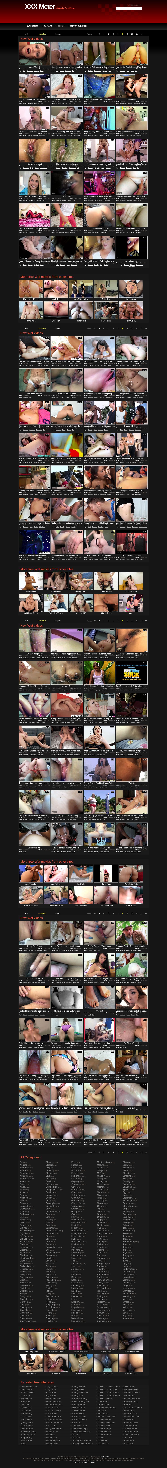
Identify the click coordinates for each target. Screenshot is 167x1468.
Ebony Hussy (78, 1390)
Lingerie (143, 103)
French (140, 200)
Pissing (100, 1250)
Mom (131, 1079)
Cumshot (123, 103)
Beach (23, 1222)
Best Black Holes (54, 1423)
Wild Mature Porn (131, 1417)
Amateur (122, 71)
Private (100, 1269)
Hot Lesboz (103, 1414)
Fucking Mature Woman (109, 1396)
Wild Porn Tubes (28, 1432)
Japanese (76, 1263)
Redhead (64, 103)
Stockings (137, 103)
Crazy (132, 819)
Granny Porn (103, 1405)
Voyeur (137, 787)
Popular (48, 26)
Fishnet (49, 1310)
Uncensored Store (29, 1387)
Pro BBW (127, 1405)
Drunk (49, 1258)
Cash (22, 1304)
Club (48, 1176)
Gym (73, 1214)
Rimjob (100, 1299)
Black (69, 200)
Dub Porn (25, 1405)
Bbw (57, 232)
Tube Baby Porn (53, 1417)
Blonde (62, 71)
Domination (51, 1252)
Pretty (100, 1266)
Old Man (101, 1211)
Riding (100, 1296)
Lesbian (69, 135)
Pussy (42, 71)
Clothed (49, 1173)
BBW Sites (77, 1423)
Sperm (126, 1189)
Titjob (125, 1247)
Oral (99, 1214)
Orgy (99, 1219)
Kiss (73, 1277)
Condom (50, 1192)
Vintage (36, 71)
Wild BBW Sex (130, 1414)
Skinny (126, 1167)
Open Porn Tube (131, 1435)
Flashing (90, 71)
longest (57, 34)
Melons (100, 1167)
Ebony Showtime (80, 1393)
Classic (49, 1165)
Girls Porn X (129, 1420)
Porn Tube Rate (53, 1399)
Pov (99, 1261)
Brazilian (24, 1277)
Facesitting (51, 1280)
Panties (25, 397)
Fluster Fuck (26, 1408)
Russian (101, 1302)
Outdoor (138, 135)
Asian (128, 232)
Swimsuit (127, 1219)
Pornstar (38, 200)
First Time (50, 1307)
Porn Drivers (26, 1420)
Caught (23, 1310)
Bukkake (24, 1291)
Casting (23, 1307)
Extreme (50, 1277)
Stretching (128, 1206)
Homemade (97, 71)
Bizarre (23, 1250)
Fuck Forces (26, 1417)
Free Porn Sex (130, 1429)
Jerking (75, 1269)
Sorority (126, 1181)
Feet (89, 1014)
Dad (48, 1222)
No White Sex (78, 1411)
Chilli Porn (129, 1444)
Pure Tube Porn (53, 1402)
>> (146, 34)
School (100, 1304)
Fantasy (49, 1288)
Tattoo (126, 1228)
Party (99, 1236)
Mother (100, 1187)
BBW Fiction (78, 1414)
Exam (48, 1271)
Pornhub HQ (26, 1414)
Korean (74, 1282)
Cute (136, 819)
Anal (57, 71)
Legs (73, 1299)
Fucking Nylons (105, 1399)
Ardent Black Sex (54, 1420)
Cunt (36, 232)
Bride (22, 1280)
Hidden (74, 1228)
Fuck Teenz (103, 1402)
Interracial (140, 397)
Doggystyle (132, 266)
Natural (100, 1192)
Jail (73, 1261)
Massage (75, 1321)
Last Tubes (26, 1411)
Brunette (90, 135)
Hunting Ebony (79, 1405)
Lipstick (75, 1310)
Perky (100, 1241)
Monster (103, 232)
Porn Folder (128, 1441)
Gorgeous (76, 1206)
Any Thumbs (52, 1387)
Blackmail (24, 1255)
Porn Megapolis (130, 1402)
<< (95, 34)
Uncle (125, 1266)
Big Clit (23, 1233)
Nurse (100, 1200)
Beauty (23, 1225)
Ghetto (74, 1192)
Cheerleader (139, 265)
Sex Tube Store (53, 1411)
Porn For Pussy (130, 1423)
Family (49, 1285)
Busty (96, 135)
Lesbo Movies (104, 1432)
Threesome (106, 200)
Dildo (127, 135)
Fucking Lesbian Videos (109, 1387)
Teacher (126, 1230)
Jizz (73, 1271)
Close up (26, 168)
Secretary (102, 1310)
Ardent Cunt (26, 1399)
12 (141, 34)
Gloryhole (76, 1203)
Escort (49, 1269)
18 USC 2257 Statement (80, 1462)
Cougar (139, 365)
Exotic (49, 1274)
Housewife (42, 1111)
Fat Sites (76, 1438)
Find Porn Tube (130, 1432)
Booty (23, 1274)
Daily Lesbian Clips (81, 1432)
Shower (68, 527)
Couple (142, 1144)
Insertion (106, 851)
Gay (73, 1187)
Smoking (127, 1176)
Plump (100, 1252)
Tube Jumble (27, 1426)
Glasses (75, 1200)
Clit (47, 1167)
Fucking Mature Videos (108, 1393)
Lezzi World (128, 1387)
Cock (48, 1178)
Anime (23, 1184)
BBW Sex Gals (79, 1417)
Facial (109, 365)
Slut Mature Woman (132, 1408)
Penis (100, 1239)
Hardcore (30, 71)
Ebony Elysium (53, 1441)
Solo (125, 1178)
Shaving (101, 1318)
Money (100, 1181)
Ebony (25, 103)
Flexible (49, 1321)
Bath (22, 1211)
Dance (49, 1225)
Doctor (49, 1244)
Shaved (100, 1315)
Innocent (75, 1250)
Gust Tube (51, 1393)
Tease (126, 1233)
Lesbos (101, 1438)
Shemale (101, 1321)
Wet (89, 103)
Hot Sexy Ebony (79, 1399)
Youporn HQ (26, 1438)
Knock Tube (26, 1390)
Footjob (75, 1165)
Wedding (127, 1296)
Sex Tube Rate (53, 1408)
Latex (74, 1291)
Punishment (103, 1280)
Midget (100, 1170)
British (57, 787)
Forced (74, 1167)
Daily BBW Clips (80, 1429)
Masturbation (109, 397)
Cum (48, 1209)
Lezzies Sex (103, 1444)
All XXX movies (28, 1393)
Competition (51, 1187)
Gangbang (76, 1184)
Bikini (60, 1047)
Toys (125, 1252)
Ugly (125, 1263)
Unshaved (128, 1274)
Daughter (50, 1228)
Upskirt (126, 1277)
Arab (22, 1189)
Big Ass (23, 1228)
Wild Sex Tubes (28, 1435)
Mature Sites (129, 1396)
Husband (75, 1244)
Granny (75, 1209)
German (75, 1189)
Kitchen (75, 1280)
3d (21, 1162)
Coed (48, 1181)
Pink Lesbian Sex (131, 1399)
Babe (24, 135)
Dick (48, 1236)
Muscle (100, 1189)
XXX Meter (40, 6)
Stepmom (127, 1198)
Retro (99, 1291)
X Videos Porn (130, 1426)
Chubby (106, 135)
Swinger (108, 168)
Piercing (101, 1247)
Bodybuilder (25, 1266)
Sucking (127, 1214)
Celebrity (24, 1313)
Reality (100, 1285)
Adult (23, 1444)
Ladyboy (75, 1288)
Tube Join (25, 1396)
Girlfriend (75, 1195)
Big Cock (36, 265)
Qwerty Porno (27, 1423)
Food (73, 1162)
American (24, 1178)
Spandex (127, 1184)
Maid (73, 1315)
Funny (74, 1178)
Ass (73, 71)
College (49, 1184)
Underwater (128, 1269)
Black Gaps (51, 1426)
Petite (100, 1244)
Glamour (75, 1198)
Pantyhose (102, 1233)
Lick (73, 1304)
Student (126, 1211)
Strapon (126, 1203)
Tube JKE (128, 1438)
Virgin (125, 1285)
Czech (49, 1219)
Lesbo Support (104, 1435)
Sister (126, 1165)
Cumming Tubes (79, 1426)
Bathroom (24, 1214)
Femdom (64, 168)
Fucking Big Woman (81, 1441)
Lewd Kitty (102, 1441)
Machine (75, 1313)
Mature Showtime (131, 1393)
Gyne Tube (51, 1396)
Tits (42, 103)
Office (100, 1206)
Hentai (74, 1225)
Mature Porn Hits (131, 1390)
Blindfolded (25, 1258)
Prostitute (101, 1274)
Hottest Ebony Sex (80, 1402)
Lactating (75, 1285)
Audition (24, 1198)
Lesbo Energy (104, 1429)
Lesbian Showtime (106, 1423)
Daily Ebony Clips (54, 1429)
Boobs (23, 1271)
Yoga (125, 1315)
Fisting (37, 168)
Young (126, 1318)
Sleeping (127, 1173)
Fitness (49, 1315)
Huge (107, 657)
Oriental (101, 1222)
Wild (125, 1307)
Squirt (31, 168)
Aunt (22, 1200)
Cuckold (50, 1206)
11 (137, 34)
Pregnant (101, 1263)
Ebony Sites (77, 1396)
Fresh (61, 26)
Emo (48, 1263)
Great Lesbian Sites (107, 1408)
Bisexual (24, 1247)
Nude (99, 1198)
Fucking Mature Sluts (107, 1390)
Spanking (127, 1187)
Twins (125, 1261)
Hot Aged (102, 1411)
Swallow (127, 1217)
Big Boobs (25, 1230)
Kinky (74, 1274)
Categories (32, 26)
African (23, 1170)
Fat (61, 787)
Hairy (24, 71)
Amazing (32, 1079)
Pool (99, 1255)
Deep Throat (52, 1230)
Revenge (101, 1293)
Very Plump (128, 1411)
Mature (129, 365)
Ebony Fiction (52, 1444)
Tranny (126, 1255)
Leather (75, 1296)
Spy (125, 1192)
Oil (98, 1209)
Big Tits (23, 1241)
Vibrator (126, 1280)
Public (96, 200)
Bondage (24, 1269)
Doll (47, 1250)
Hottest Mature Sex (106, 1417)
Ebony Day (51, 1438)
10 (132, 34)
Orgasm (105, 71)
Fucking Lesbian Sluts (82, 1444)
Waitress (127, 1291)
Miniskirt (101, 1176)
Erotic (48, 1266)
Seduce (100, 1313)
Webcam (127, 1293)
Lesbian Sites (104, 1426)
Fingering (42, 135)
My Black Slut (78, 1408)
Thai (125, 1239)
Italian (74, 1258)
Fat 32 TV (76, 1435)
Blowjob (30, 103)
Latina (106, 265)
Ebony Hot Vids (79, 1387)
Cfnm (22, 1315)
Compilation (76, 135)
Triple (125, 1258)
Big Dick (24, 1239)
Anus (22, 1187)
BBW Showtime (79, 1420)
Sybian (126, 1225)
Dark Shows (52, 1432)
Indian (74, 1247)
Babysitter (25, 1206)
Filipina (49, 1302)
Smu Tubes (51, 1414)
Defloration (51, 1233)
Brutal (23, 1288)
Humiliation (76, 1241)
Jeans (74, 1266)
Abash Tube (26, 1441)
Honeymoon (77, 1233)
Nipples (69, 657)
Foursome (76, 1170)
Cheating (24, 1318)
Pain (99, 1228)
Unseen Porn (27, 1429)
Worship (127, 1310)
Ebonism (50, 1435)
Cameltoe (24, 1299)
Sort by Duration (78, 26)
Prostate (101, 1271)
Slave (125, 1170)
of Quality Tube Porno (65, 8)
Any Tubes (51, 1390)
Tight (125, 1244)
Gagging (75, 1181)
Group (74, 1211)
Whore (126, 1302)
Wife (136, 1079)
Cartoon (24, 1302)
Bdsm (132, 494)
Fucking (70, 494)
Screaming (102, 1307)
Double (133, 851)
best (26, 34)
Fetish (49, 1299)
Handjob (36, 103)
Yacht (125, 1313)
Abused (23, 1165)
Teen (132, 71)
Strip (125, 1209)
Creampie (70, 754)
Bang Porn (26, 1402)
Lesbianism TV (105, 1420)
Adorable (24, 1167)
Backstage (25, 1209)
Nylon (100, 1203)
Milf (78, 168)
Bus (22, 1293)
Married (75, 1318)
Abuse (93, 1462)
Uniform (126, 1271)
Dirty (48, 1241)
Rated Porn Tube (54, 1405)
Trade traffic (104, 1457)
